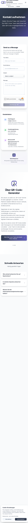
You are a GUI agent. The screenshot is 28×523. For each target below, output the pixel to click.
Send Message (13, 104)
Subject (5, 72)
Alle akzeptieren (20, 519)
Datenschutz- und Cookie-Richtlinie (10, 516)
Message (5, 80)
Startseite (12, 6)
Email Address (6, 65)
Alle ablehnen (8, 519)
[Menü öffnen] (25, 2)
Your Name (5, 57)
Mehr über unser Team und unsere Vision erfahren (13, 237)
